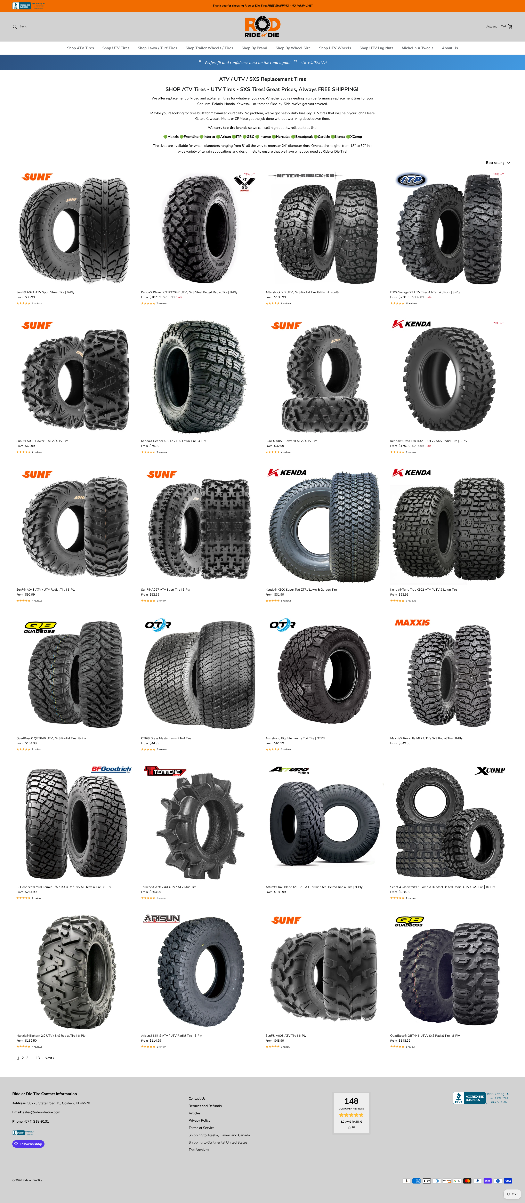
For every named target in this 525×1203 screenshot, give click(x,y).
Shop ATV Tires (80, 48)
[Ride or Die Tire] (263, 27)
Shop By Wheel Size (293, 48)
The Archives (199, 1149)
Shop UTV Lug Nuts (376, 48)
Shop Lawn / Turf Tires (157, 48)
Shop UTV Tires (115, 48)
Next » (50, 1058)
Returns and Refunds (205, 1106)
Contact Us (197, 1098)
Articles (195, 1113)
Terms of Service (202, 1127)
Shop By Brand (254, 48)
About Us (450, 48)
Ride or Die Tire (32, 1180)
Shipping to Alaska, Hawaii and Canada (219, 1135)
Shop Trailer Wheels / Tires (209, 48)
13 (38, 1058)
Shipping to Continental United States (218, 1142)
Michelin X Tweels (418, 48)
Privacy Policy (199, 1120)
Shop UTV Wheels (335, 48)
